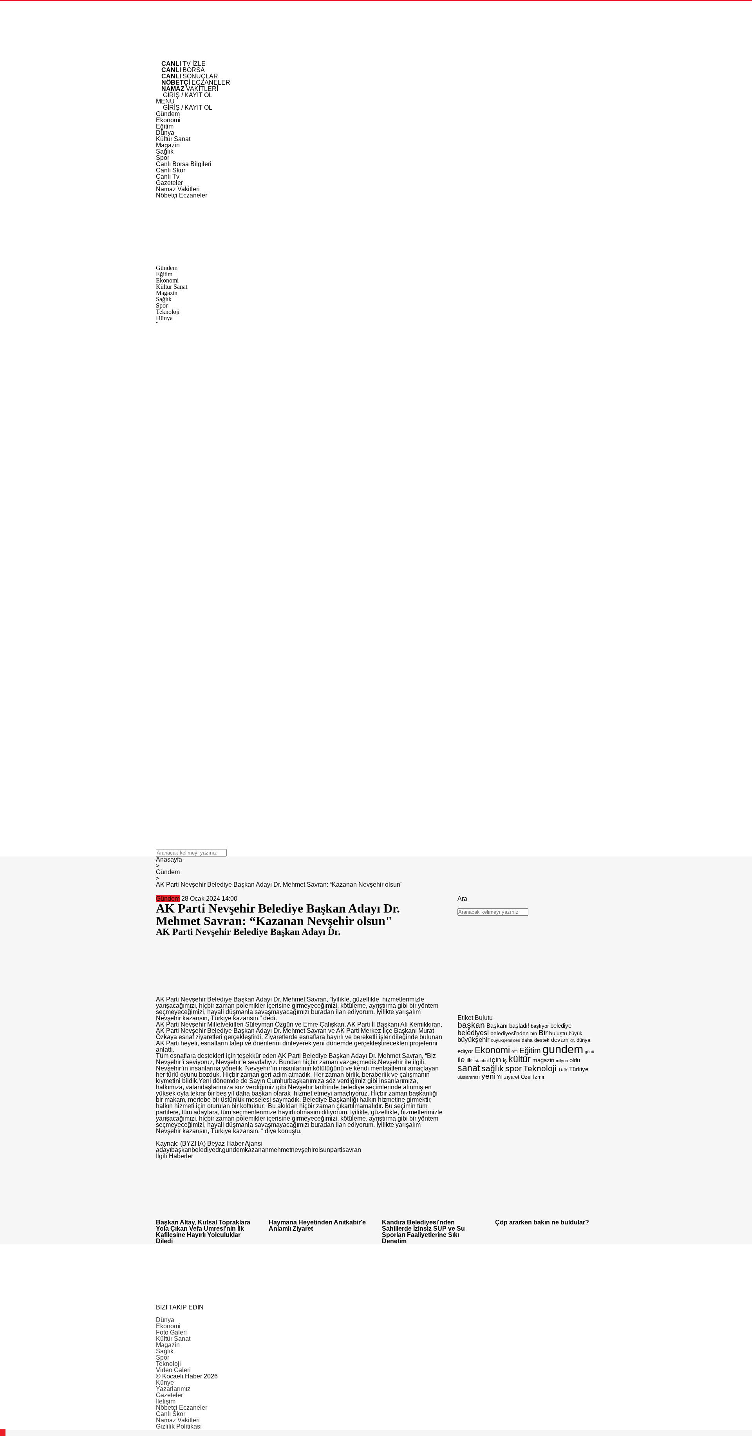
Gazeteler (169, 1395)
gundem (233, 1149)
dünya (583, 1040)
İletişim (165, 1401)
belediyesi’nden (509, 1033)
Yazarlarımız (173, 1388)
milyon (562, 1060)
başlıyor (540, 1026)
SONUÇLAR (189, 76)
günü (589, 1051)
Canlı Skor (170, 1414)
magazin (543, 1060)
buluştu (558, 1033)
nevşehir (303, 1149)
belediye (203, 1149)
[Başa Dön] (2, 1432)
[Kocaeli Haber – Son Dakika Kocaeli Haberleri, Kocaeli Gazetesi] (214, 57)
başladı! (519, 1025)
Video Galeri (173, 1370)
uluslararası (468, 1077)
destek (542, 1040)
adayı (163, 1149)
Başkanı (497, 1026)
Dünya (165, 1319)
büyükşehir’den (505, 1040)
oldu (574, 1060)
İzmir (538, 1077)
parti (336, 1149)
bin (533, 1033)
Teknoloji (540, 1068)
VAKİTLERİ (189, 88)
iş (505, 1060)
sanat (468, 1068)
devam (560, 1040)
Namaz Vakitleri (178, 1420)
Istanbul (481, 1060)
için (495, 1059)
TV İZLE (183, 63)
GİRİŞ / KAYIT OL (186, 95)
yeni (488, 1076)
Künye (165, 1382)
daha (527, 1040)
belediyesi (473, 1033)
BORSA (183, 70)
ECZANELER (195, 82)
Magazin (168, 1345)
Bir (543, 1033)
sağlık (492, 1068)
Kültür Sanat (173, 1338)
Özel (526, 1077)
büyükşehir (473, 1039)
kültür (519, 1059)
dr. (218, 1149)
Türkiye (578, 1069)
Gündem (168, 898)
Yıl (500, 1077)
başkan (181, 1149)
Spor (162, 1357)
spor (513, 1068)
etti (515, 1051)
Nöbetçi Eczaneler (181, 1407)
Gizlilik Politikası (179, 1426)
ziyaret (511, 1077)
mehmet (280, 1149)
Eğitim (530, 1050)
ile (461, 1060)
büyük (575, 1033)
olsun (322, 1149)
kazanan (257, 1149)
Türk (563, 1069)
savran (351, 1149)
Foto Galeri (171, 1332)
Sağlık (165, 1351)
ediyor (465, 1051)
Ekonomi (492, 1050)
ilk (469, 1060)
